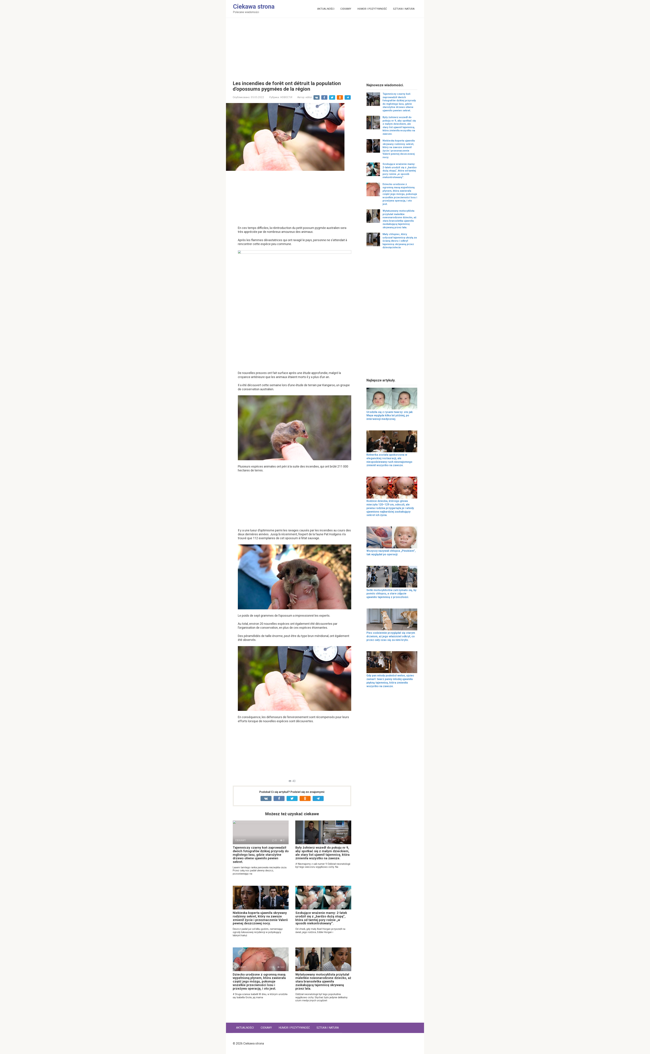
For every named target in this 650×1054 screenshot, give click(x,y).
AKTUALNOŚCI (325, 8)
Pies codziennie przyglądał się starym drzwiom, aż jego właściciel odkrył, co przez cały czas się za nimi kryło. (390, 636)
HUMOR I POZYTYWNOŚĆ (372, 8)
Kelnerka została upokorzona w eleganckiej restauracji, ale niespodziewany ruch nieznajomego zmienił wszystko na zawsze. (389, 460)
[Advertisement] (325, 46)
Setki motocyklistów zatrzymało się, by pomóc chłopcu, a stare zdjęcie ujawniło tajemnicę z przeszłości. (391, 594)
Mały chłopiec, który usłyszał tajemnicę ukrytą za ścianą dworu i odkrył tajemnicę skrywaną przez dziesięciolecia (400, 241)
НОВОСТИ (286, 97)
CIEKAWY (345, 8)
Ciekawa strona (254, 6)
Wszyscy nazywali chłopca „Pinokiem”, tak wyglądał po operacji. (391, 552)
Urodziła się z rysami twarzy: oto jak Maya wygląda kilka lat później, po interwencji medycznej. (389, 415)
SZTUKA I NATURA (404, 8)
